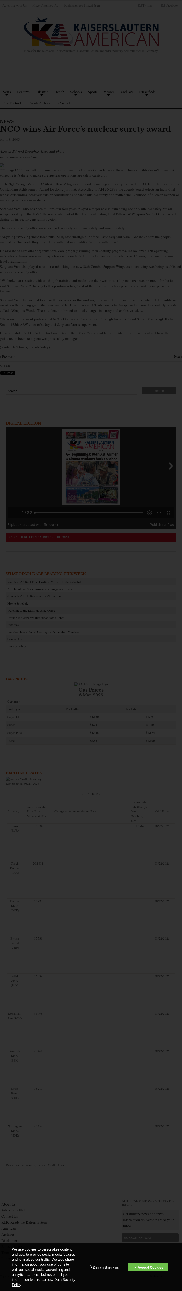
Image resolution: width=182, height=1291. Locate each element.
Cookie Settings (106, 1267)
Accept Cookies (150, 1267)
